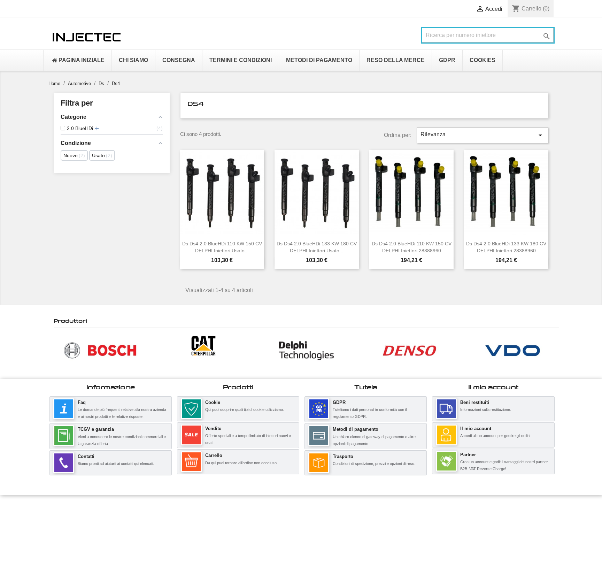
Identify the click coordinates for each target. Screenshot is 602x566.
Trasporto (343, 456)
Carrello (213, 455)
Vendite (213, 428)
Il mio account (475, 428)
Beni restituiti (474, 402)
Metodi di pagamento (355, 429)
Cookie (212, 402)
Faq (82, 402)
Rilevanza (482, 135)
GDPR (339, 402)
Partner (468, 454)
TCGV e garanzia (96, 429)
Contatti (86, 456)
